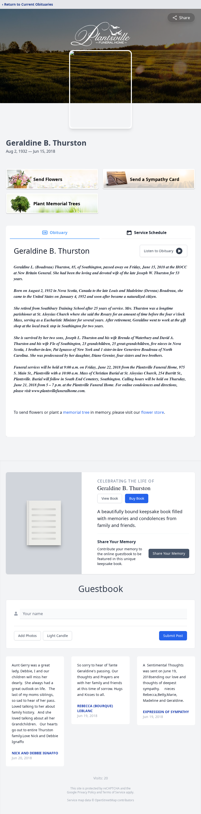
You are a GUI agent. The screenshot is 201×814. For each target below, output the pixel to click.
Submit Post (173, 635)
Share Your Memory (169, 553)
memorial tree (76, 412)
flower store (152, 412)
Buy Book (136, 498)
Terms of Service (113, 792)
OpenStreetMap (106, 800)
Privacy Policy (86, 792)
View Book (109, 498)
